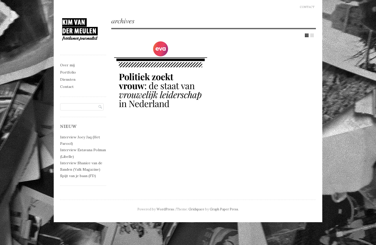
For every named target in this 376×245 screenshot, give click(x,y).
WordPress (165, 209)
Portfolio (68, 72)
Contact (307, 7)
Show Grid (306, 35)
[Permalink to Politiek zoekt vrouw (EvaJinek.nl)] (160, 77)
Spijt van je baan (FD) (78, 175)
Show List (312, 35)
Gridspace (196, 209)
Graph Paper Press (224, 209)
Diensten (67, 79)
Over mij (67, 65)
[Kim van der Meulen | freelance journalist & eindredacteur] (80, 45)
